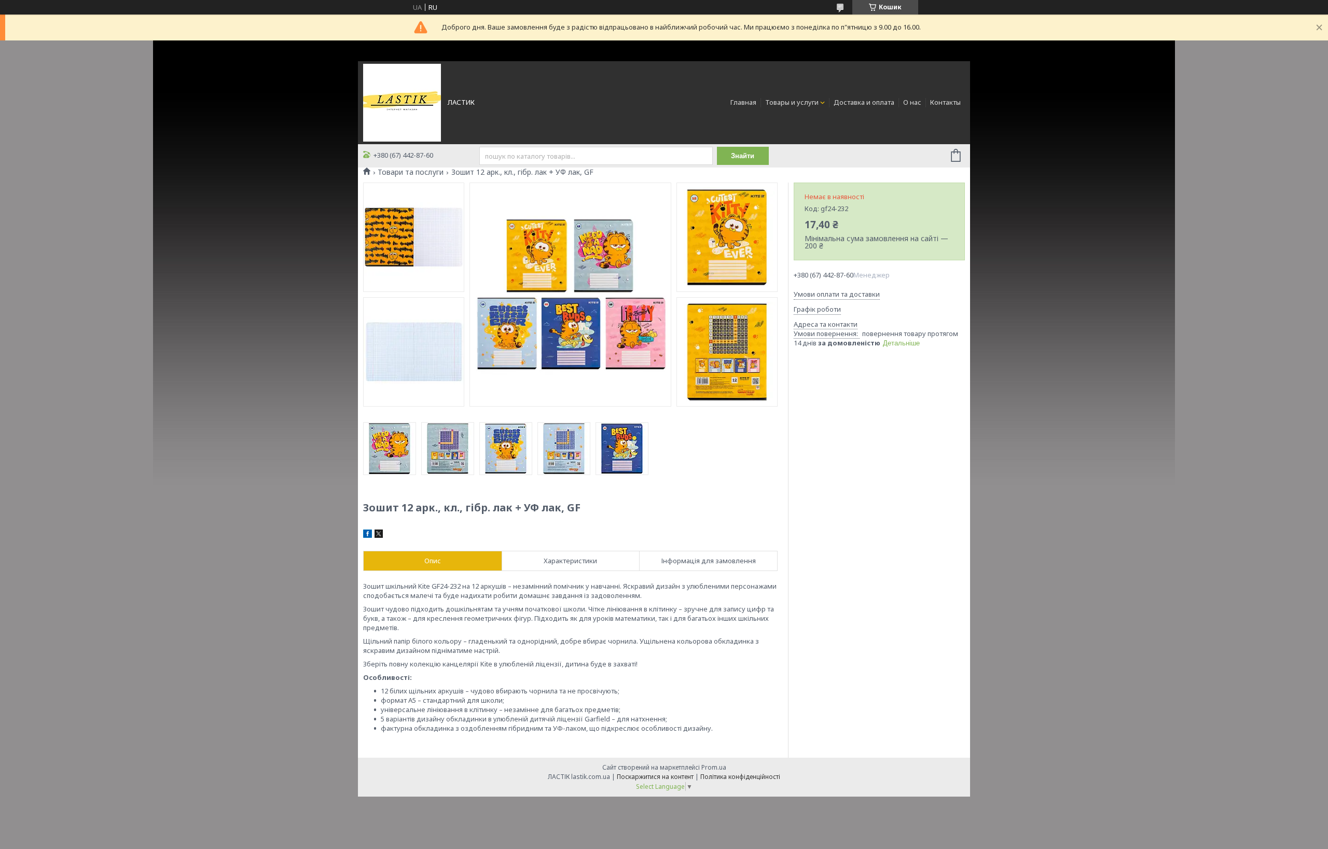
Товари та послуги (411, 172)
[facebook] (367, 535)
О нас (912, 102)
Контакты (945, 102)
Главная (743, 102)
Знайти (742, 156)
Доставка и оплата (864, 102)
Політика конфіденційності (740, 776)
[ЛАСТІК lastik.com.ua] (402, 101)
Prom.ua (713, 767)
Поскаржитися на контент (655, 776)
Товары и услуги (792, 102)
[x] (379, 535)
